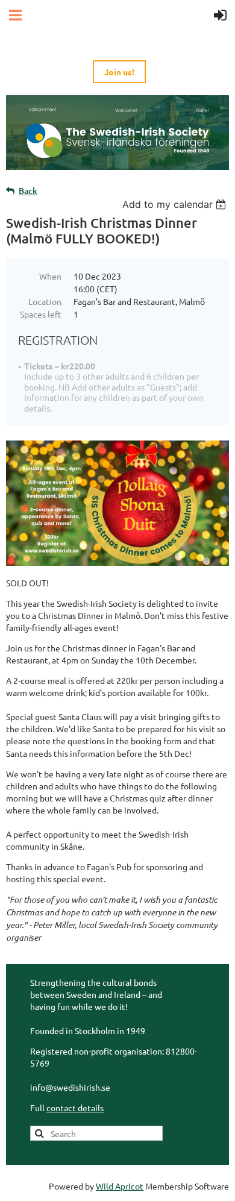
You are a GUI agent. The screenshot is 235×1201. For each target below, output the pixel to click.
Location (44, 301)
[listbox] (175, 204)
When (50, 276)
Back (28, 190)
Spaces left (40, 314)
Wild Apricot (119, 1186)
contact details (75, 1107)
